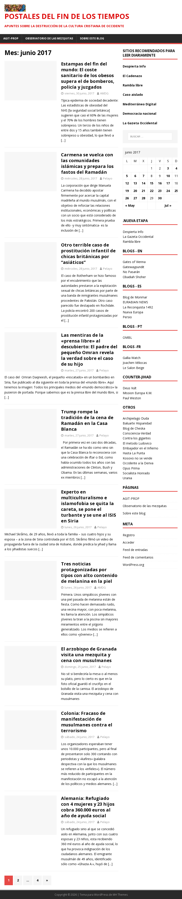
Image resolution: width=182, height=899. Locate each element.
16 (160, 183)
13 (135, 183)
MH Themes (120, 895)
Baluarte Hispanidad (137, 423)
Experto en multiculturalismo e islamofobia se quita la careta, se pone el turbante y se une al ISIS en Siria (88, 506)
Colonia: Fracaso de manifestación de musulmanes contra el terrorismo (86, 722)
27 (135, 198)
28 (143, 198)
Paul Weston (132, 398)
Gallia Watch (131, 358)
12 (127, 183)
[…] (63, 140)
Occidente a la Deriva (138, 463)
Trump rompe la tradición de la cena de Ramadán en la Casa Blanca (87, 420)
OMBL (127, 337)
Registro (129, 535)
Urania (127, 478)
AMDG (104, 93)
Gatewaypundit (133, 267)
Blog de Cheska (134, 428)
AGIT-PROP (10, 38)
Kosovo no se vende (137, 458)
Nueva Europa (133, 312)
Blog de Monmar (135, 297)
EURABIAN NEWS (135, 302)
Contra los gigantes (137, 438)
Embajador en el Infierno (140, 448)
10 (168, 176)
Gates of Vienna (134, 262)
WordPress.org (133, 565)
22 (151, 191)
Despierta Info (134, 66)
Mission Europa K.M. (137, 393)
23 (160, 191)
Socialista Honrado (136, 473)
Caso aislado (133, 94)
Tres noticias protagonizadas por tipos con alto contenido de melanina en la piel (89, 572)
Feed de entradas (135, 550)
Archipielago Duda (136, 418)
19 (127, 191)
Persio (127, 317)
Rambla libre (133, 85)
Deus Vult (129, 388)
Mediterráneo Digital (139, 104)
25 (176, 191)
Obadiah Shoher (134, 277)
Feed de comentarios (138, 557)
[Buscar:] (150, 136)
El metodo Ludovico (137, 443)
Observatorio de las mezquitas (49, 38)
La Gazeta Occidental (140, 123)
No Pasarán (131, 272)
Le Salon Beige (133, 368)
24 (168, 191)
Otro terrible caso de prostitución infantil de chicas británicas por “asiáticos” (88, 253)
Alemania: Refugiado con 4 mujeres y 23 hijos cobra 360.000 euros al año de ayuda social (88, 807)
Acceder (128, 542)
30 (160, 198)
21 (143, 191)
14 (143, 183)
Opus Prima (131, 468)
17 (168, 183)
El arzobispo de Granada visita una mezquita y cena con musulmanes (89, 654)
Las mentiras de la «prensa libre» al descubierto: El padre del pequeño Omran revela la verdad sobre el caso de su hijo (89, 349)
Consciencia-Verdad (137, 433)
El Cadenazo (132, 76)
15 (151, 183)
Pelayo (107, 178)
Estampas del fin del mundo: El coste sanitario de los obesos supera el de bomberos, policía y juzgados (87, 75)
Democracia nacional (139, 113)
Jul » (167, 205)
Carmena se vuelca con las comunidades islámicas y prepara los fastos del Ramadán (87, 163)
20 (135, 191)
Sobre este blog (92, 38)
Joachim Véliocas (135, 363)
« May (130, 205)
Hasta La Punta (134, 453)
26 (127, 198)
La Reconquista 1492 (138, 307)
